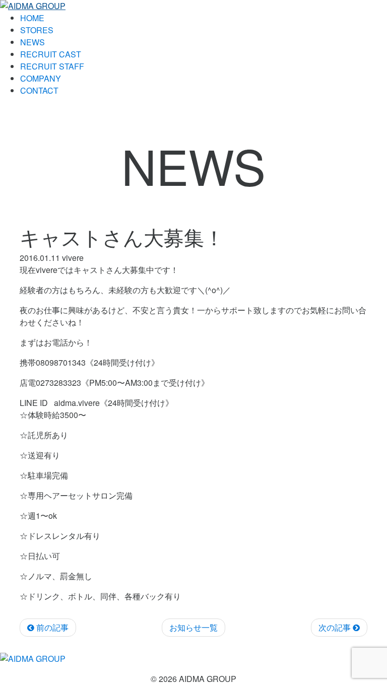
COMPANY (40, 78)
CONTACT (39, 90)
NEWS (32, 42)
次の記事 (335, 627)
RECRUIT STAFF (52, 66)
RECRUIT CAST (50, 54)
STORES (36, 30)
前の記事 (51, 627)
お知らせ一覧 (193, 627)
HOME (32, 18)
